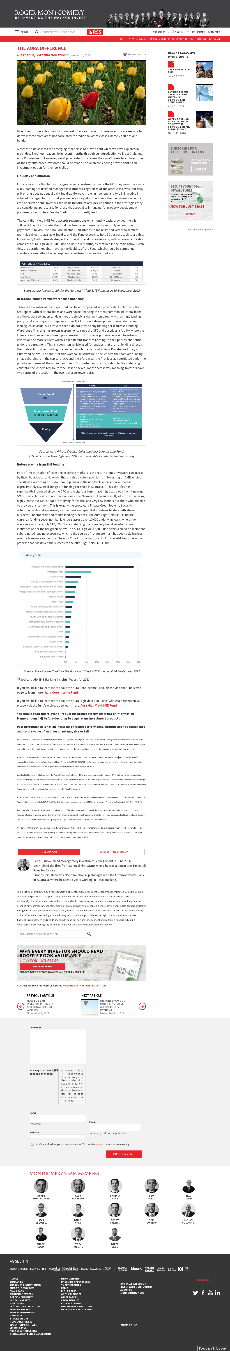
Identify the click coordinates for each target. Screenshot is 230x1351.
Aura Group (25, 55)
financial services (21, 1294)
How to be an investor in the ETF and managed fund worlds (40, 1005)
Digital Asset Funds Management (30, 1334)
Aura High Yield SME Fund (98, 705)
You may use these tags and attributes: (44, 1072)
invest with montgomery (136, 1286)
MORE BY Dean (49, 851)
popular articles (21, 1321)
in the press (68, 1291)
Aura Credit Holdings (23, 1330)
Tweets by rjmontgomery (199, 229)
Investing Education (51, 55)
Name (33, 1112)
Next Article (91, 995)
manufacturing (20, 1309)
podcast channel (72, 1303)
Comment (35, 1027)
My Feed (215, 32)
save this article (137, 54)
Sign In (179, 32)
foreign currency (21, 1297)
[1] (18, 678)
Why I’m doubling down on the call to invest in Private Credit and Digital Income (179, 124)
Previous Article (40, 995)
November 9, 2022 (38, 1013)
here (209, 39)
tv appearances (71, 1285)
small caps (17, 1291)
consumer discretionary (25, 1285)
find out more (42, 966)
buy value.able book (133, 1283)
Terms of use (128, 1325)
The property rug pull (179, 71)
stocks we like (19, 1318)
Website (34, 1132)
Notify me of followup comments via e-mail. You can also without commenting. (82, 1144)
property (16, 1315)
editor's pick (18, 1327)
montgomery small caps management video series (77, 1308)
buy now (190, 213)
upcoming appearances (75, 1281)
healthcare (17, 1303)
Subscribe (159, 32)
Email (92, 1122)
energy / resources (22, 1288)
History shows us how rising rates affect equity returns (112, 1005)
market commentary (23, 1312)
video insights (70, 1300)
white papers (69, 1297)
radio (64, 1288)
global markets (20, 1300)
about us (126, 1289)
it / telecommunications (25, 1306)
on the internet (71, 1294)
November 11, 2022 (112, 1013)
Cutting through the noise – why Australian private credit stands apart (179, 97)
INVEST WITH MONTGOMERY (113, 851)
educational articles (23, 1324)
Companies (16, 1281)
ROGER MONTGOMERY (50, 15)
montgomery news (132, 1292)
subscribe (200, 168)
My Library (198, 32)
